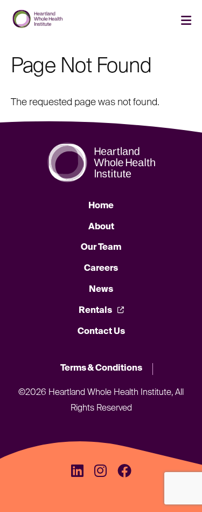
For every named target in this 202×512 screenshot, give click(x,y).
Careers (101, 268)
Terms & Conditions (101, 368)
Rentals (95, 310)
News (101, 289)
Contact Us (101, 331)
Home (101, 206)
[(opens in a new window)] (77, 472)
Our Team (101, 247)
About (101, 227)
